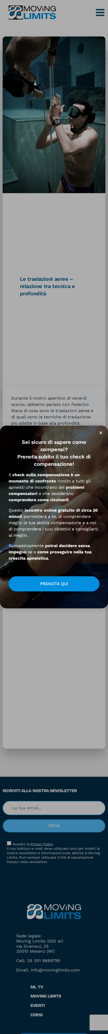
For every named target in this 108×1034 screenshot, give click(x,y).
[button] (101, 433)
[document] (54, 517)
